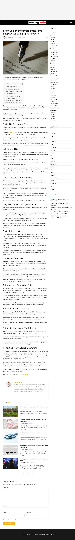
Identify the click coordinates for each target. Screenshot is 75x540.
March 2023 (53, 121)
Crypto (52, 144)
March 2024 (53, 95)
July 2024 (52, 86)
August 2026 (53, 33)
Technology (53, 183)
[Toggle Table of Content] (20, 84)
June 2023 (52, 114)
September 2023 (54, 108)
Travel (52, 189)
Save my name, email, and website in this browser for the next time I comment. (25, 519)
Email (5, 512)
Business (52, 133)
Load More (25, 474)
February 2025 (53, 71)
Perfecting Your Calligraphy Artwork (13, 102)
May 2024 (52, 90)
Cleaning (53, 141)
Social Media (53, 178)
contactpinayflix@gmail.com (46, 534)
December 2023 (54, 101)
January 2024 (53, 99)
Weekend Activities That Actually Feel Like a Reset (34, 407)
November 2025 (54, 52)
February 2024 (53, 97)
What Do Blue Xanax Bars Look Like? (29, 433)
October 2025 (53, 54)
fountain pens (12, 132)
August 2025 (53, 58)
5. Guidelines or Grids (10, 93)
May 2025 (52, 65)
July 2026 (52, 35)
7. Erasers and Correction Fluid (12, 96)
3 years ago (18, 37)
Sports (52, 181)
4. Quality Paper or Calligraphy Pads (13, 91)
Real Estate (53, 175)
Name (5, 506)
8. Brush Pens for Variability (11, 98)
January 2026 (53, 48)
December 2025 (54, 50)
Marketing (53, 164)
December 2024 (54, 75)
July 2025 (52, 60)
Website (29, 512)
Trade (52, 186)
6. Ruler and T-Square (10, 95)
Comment (6, 487)
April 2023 (52, 118)
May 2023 (52, 116)
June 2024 (52, 88)
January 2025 (53, 73)
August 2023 (53, 110)
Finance (52, 150)
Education (53, 147)
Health (52, 153)
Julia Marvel (10, 37)
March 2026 (53, 43)
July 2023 (52, 112)
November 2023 (54, 103)
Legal (51, 158)
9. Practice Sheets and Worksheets (13, 100)
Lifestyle (8, 27)
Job (51, 155)
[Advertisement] (37, 10)
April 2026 (52, 41)
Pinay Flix (25, 374)
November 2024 (54, 78)
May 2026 (52, 39)
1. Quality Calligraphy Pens (11, 86)
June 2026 (52, 37)
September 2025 (54, 56)
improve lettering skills (11, 331)
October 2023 (53, 106)
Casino (52, 136)
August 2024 (53, 84)
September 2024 (54, 82)
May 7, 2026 (30, 408)
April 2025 (52, 67)
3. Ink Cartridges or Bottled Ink (12, 89)
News (51, 169)
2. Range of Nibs (9, 88)
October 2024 (53, 80)
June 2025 (52, 63)
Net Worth (53, 167)
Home (4, 27)
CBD (51, 139)
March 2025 (53, 69)
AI (50, 130)
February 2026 (53, 45)
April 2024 (52, 93)
